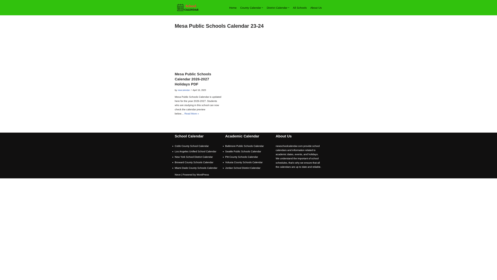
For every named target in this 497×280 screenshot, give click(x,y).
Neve (178, 174)
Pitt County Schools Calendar (241, 157)
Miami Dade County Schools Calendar (196, 168)
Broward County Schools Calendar (194, 162)
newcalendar (184, 90)
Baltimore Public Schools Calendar (244, 146)
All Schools (300, 7)
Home (233, 7)
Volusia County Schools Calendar (244, 162)
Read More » (191, 113)
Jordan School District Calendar (242, 168)
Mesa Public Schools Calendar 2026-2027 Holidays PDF (193, 79)
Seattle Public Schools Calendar (243, 151)
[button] (262, 7)
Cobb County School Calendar (192, 146)
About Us (316, 7)
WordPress (203, 174)
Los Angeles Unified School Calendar (195, 151)
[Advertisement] (248, 52)
